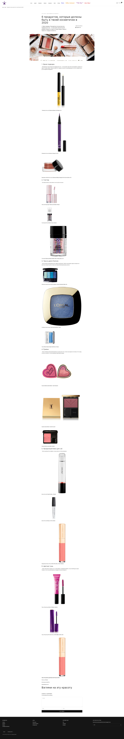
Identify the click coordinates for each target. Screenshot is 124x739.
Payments (3, 723)
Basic (62, 3)
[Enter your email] (121, 725)
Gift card (59, 3)
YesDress (45, 3)
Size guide (64, 724)
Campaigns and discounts (5, 726)
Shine (5, 7)
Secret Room (87, 2)
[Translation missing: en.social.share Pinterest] (80, 27)
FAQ (63, 722)
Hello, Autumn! (70, 3)
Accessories (50, 3)
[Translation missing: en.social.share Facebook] (76, 27)
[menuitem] (31, 3)
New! (31, 3)
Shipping (3, 724)
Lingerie (35, 3)
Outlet (54, 3)
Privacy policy (34, 722)
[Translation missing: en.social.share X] (78, 27)
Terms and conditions (35, 723)
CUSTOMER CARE (65, 720)
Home (3, 7)
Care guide (64, 723)
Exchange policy (35, 724)
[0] (121, 3)
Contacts (3, 722)
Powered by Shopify (14, 734)
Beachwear (39, 3)
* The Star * (79, 3)
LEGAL (34, 720)
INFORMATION (4, 720)
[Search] (119, 3)
